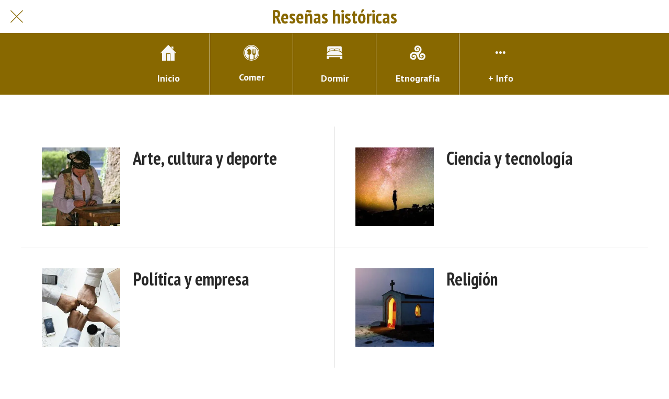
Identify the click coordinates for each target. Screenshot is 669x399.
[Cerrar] (16, 16)
